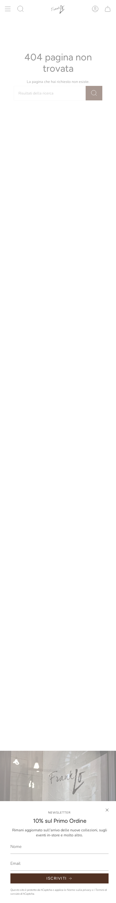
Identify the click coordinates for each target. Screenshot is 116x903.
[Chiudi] (107, 810)
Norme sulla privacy (79, 890)
